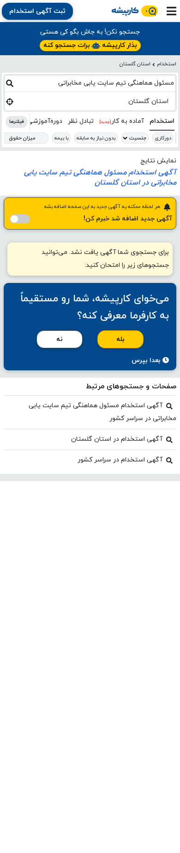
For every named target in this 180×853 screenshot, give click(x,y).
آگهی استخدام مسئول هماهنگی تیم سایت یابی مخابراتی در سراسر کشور (102, 412)
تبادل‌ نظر (81, 121)
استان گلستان (135, 64)
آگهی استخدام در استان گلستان (116, 439)
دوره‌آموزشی (44, 121)
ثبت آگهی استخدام (37, 11)
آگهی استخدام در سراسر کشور (120, 459)
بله (120, 339)
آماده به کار (121, 121)
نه (59, 339)
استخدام (166, 64)
